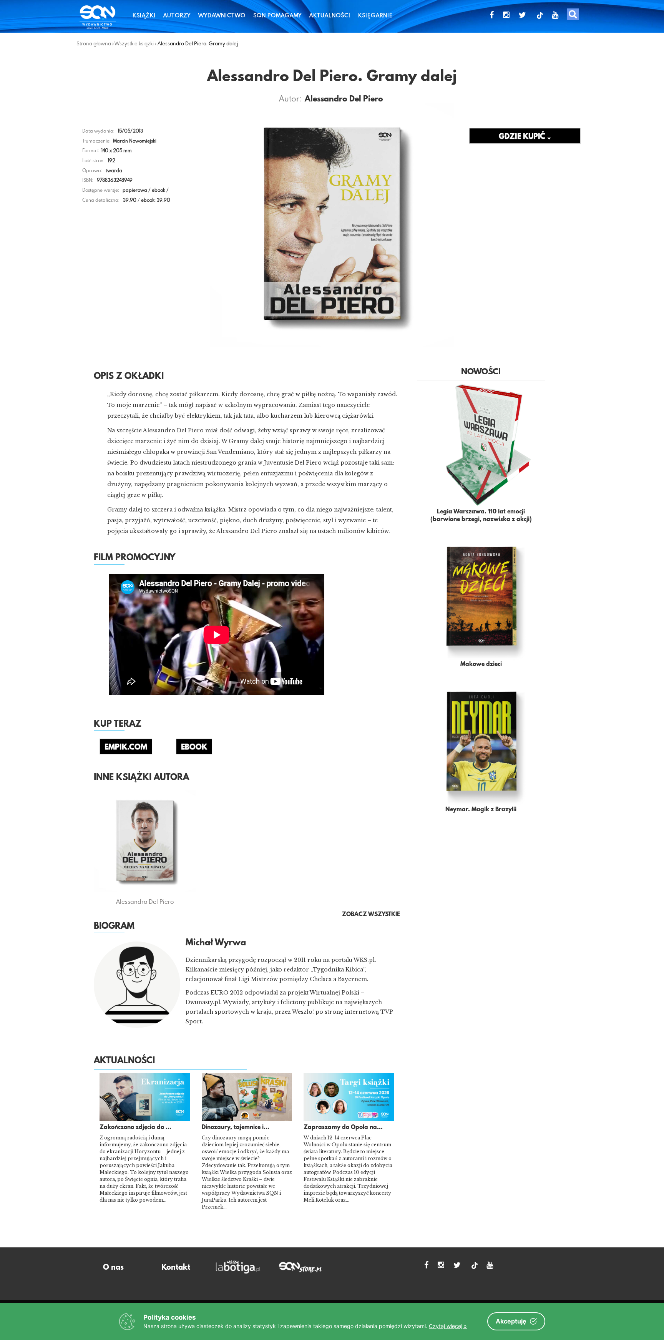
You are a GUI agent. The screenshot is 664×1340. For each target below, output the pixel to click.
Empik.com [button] (126, 747)
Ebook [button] (194, 747)
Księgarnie (375, 15)
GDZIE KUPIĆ (523, 137)
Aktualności (329, 15)
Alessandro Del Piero (344, 99)
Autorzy (177, 15)
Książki (144, 15)
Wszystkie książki (134, 43)
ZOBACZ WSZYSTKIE (371, 914)
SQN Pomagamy (277, 15)
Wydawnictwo (222, 15)
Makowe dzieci (481, 664)
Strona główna (93, 43)
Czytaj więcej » (448, 1326)
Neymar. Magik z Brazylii (480, 809)
